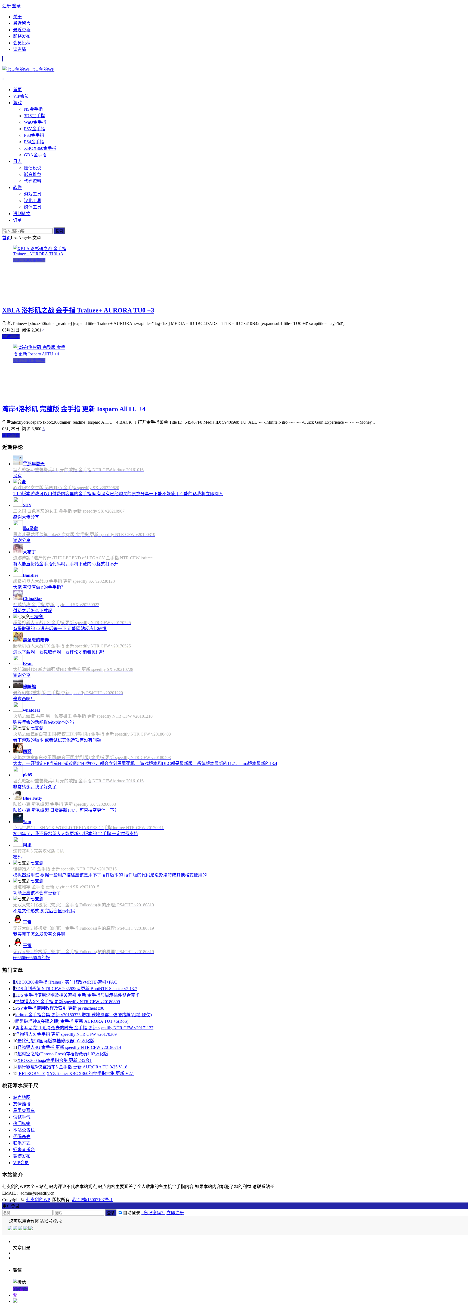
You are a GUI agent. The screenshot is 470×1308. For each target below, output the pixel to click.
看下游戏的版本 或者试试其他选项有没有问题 (57, 740)
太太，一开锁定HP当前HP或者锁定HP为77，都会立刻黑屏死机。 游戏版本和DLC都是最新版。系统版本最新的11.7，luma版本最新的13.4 (145, 763)
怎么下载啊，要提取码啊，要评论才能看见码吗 (58, 652)
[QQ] (10, 1228)
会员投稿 (21, 43)
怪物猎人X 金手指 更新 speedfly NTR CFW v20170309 (66, 1034)
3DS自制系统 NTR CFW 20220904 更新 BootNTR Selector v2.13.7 (76, 988)
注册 (6, 6)
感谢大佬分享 (26, 517)
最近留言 (21, 23)
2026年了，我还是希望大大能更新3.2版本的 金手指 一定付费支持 (75, 833)
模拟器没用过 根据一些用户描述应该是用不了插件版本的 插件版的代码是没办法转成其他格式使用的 (110, 875)
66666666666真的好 (31, 957)
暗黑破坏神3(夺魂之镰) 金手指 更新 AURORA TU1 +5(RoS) (71, 1021)
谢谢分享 (21, 540)
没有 (17, 475)
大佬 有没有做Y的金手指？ (39, 587)
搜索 (59, 231)
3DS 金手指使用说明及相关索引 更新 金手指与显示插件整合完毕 (77, 995)
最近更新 (21, 29)
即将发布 (21, 36)
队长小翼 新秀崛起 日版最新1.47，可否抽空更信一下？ (66, 810)
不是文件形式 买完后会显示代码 (44, 911)
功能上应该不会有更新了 (37, 893)
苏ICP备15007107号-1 (92, 1199)
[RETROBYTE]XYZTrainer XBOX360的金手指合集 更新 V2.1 (75, 1073)
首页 (6, 237)
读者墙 (19, 49)
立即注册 (175, 1212)
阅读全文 (11, 336)
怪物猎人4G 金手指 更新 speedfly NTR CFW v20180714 (69, 1047)
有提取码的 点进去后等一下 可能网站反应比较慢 (60, 628)
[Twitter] (20, 1228)
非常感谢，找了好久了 (35, 787)
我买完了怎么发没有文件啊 (39, 934)
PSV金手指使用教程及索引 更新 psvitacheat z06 (59, 1008)
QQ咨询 (20, 1289)
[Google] (25, 1228)
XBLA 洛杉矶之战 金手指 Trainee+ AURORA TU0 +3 (78, 310)
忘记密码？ (153, 1212)
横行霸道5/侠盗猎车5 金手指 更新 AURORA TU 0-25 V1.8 (72, 1067)
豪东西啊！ (24, 698)
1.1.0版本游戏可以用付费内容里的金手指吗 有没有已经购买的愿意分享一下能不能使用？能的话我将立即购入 (118, 493)
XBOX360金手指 (29, 260)
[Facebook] (15, 1228)
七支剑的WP (38, 1199)
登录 (16, 6)
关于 (17, 16)
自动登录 (131, 1212)
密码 (17, 857)
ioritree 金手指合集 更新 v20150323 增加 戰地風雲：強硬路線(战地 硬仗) (83, 1014)
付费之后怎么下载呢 (32, 610)
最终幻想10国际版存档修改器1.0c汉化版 (55, 1041)
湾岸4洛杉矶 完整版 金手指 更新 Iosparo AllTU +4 (74, 409)
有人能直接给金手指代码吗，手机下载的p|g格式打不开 (65, 564)
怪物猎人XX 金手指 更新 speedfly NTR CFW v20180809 (67, 1001)
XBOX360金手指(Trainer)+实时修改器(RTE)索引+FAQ (66, 982)
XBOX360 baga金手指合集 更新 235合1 (54, 1060)
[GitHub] (30, 1228)
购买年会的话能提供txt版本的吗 (43, 722)
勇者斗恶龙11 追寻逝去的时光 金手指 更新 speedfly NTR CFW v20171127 (84, 1027)
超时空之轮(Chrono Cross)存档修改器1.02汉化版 (62, 1054)
